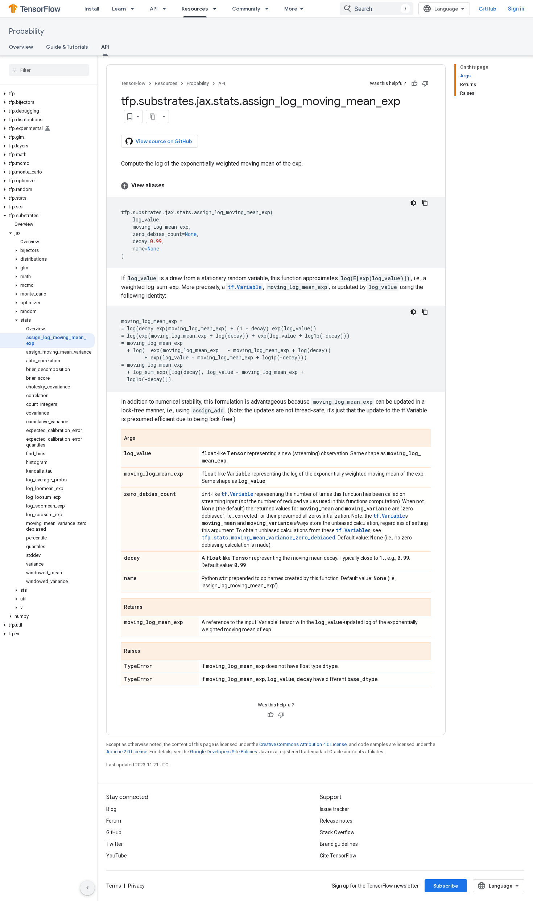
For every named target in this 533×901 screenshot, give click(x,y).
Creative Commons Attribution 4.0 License (303, 744)
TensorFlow (133, 83)
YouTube (116, 856)
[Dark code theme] (413, 203)
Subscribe (445, 885)
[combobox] (376, 8)
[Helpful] (414, 83)
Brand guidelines (339, 844)
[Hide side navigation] (87, 888)
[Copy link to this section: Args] (143, 439)
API (154, 8)
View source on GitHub (164, 141)
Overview (21, 47)
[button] (47, 93)
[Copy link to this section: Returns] (149, 607)
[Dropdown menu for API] (166, 8)
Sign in (516, 9)
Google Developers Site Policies (223, 751)
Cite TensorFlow (338, 856)
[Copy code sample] (425, 203)
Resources (195, 8)
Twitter (114, 844)
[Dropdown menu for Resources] (217, 8)
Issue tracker (334, 809)
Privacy (136, 886)
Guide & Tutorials (67, 47)
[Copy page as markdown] (152, 116)
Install (91, 8)
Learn (119, 8)
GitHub (487, 8)
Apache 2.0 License (126, 751)
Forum (113, 821)
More (290, 8)
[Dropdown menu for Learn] (134, 8)
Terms (113, 886)
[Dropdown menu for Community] (269, 8)
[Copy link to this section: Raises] (147, 651)
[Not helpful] (425, 83)
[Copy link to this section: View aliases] (172, 185)
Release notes (336, 821)
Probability (26, 31)
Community (246, 8)
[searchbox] (49, 70)
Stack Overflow (337, 832)
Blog (111, 809)
